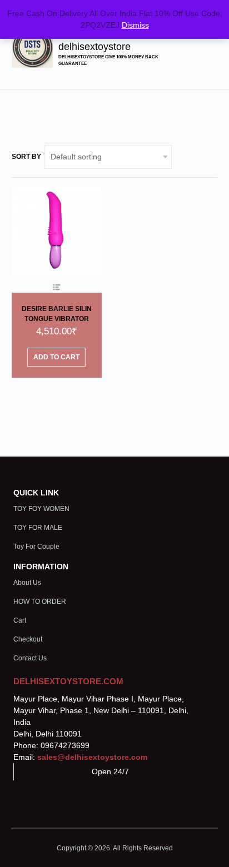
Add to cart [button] (56, 357)
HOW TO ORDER (39, 601)
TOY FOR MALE (37, 528)
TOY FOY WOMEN (41, 509)
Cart (19, 620)
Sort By (26, 157)
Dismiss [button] (135, 25)
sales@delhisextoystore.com (92, 757)
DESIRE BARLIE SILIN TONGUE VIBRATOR (57, 314)
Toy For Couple (36, 546)
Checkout (27, 639)
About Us (27, 583)
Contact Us (30, 658)
